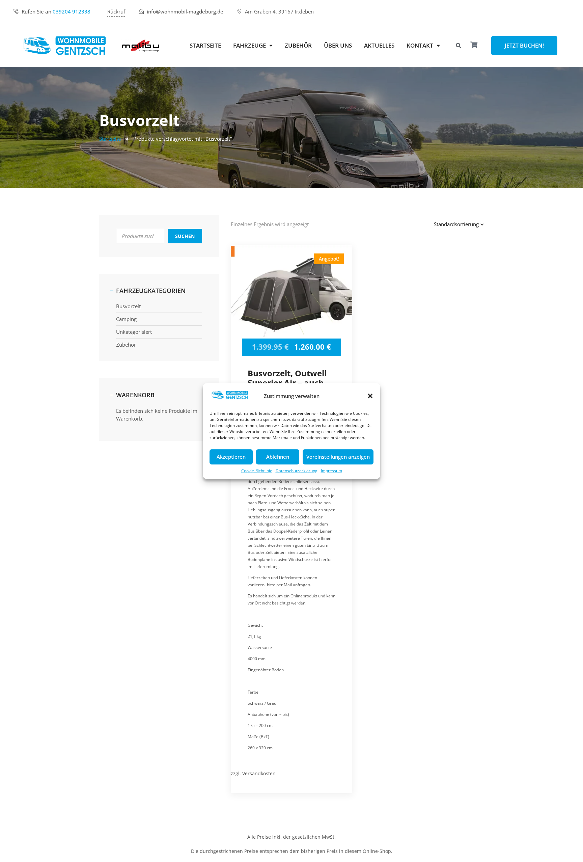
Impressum (331, 471)
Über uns (338, 45)
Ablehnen (277, 456)
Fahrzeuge (249, 45)
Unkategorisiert (134, 331)
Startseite (205, 45)
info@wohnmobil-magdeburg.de (185, 11)
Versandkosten (259, 774)
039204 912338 (71, 11)
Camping (126, 319)
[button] (370, 396)
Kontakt (420, 45)
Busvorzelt (128, 306)
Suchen (185, 236)
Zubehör (298, 45)
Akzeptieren (231, 456)
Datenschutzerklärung (296, 471)
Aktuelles (379, 45)
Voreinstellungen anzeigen (338, 456)
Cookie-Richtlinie (256, 471)
